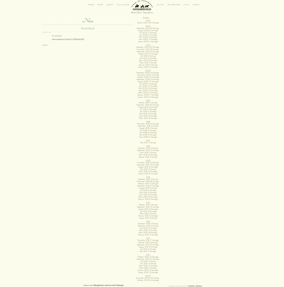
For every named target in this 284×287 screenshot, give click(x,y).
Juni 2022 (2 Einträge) (148, 35)
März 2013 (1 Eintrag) (148, 214)
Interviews (173, 5)
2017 (148, 141)
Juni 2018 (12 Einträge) (148, 133)
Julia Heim (123, 5)
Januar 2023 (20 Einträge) (148, 23)
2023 (148, 21)
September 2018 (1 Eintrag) (148, 126)
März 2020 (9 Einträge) (148, 93)
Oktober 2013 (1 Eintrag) (148, 205)
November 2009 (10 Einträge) (148, 278)
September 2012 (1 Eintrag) (148, 226)
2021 (148, 45)
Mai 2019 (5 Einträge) (148, 114)
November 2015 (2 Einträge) (148, 162)
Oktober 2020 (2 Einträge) (148, 77)
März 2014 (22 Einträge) (148, 197)
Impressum (198, 286)
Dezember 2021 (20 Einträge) (148, 47)
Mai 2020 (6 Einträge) (148, 88)
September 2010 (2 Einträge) (148, 259)
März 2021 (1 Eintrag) (148, 63)
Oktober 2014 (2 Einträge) (148, 184)
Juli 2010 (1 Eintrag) (148, 261)
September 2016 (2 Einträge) (148, 150)
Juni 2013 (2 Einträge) (148, 211)
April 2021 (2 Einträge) (148, 60)
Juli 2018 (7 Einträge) (148, 130)
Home (91, 5)
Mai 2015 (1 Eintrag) (148, 169)
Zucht (160, 5)
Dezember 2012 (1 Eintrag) (148, 224)
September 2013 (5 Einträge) (148, 207)
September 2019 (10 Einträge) (148, 105)
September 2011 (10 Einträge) (148, 245)
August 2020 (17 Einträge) (148, 81)
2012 (148, 222)
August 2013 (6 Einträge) (148, 209)
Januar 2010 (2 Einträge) (148, 272)
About (110, 5)
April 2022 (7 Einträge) (148, 39)
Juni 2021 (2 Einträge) (148, 58)
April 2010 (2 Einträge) (148, 266)
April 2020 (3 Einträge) (148, 90)
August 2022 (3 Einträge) (148, 30)
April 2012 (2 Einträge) (148, 230)
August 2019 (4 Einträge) (148, 107)
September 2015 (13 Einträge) (148, 165)
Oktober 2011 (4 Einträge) (148, 242)
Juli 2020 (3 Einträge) (148, 84)
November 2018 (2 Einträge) (148, 124)
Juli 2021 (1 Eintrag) (148, 56)
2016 (148, 146)
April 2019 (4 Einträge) (148, 116)
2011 (148, 238)
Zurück (45, 45)
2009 (148, 276)
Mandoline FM (88, 285)
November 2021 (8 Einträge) (148, 49)
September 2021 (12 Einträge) (148, 51)
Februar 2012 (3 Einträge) (148, 235)
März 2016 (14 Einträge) (148, 155)
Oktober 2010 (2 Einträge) (148, 257)
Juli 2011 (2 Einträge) (148, 249)
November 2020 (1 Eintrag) (148, 75)
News (101, 5)
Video (195, 5)
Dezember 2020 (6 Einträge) (148, 73)
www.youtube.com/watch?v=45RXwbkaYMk (68, 39)
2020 (148, 71)
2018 (148, 122)
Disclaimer (191, 286)
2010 (148, 255)
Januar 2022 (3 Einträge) (148, 42)
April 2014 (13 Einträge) (148, 195)
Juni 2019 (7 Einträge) (148, 111)
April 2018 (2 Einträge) (148, 137)
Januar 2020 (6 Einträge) (148, 97)
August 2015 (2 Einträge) (148, 167)
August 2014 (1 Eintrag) (148, 188)
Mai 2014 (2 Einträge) (148, 192)
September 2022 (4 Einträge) (148, 28)
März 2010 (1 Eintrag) (148, 268)
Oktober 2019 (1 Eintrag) (148, 103)
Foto (186, 5)
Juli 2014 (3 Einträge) (148, 190)
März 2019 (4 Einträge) (148, 118)
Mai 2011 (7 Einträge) (148, 251)
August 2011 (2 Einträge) (148, 247)
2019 (148, 101)
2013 (148, 203)
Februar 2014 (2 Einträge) (148, 199)
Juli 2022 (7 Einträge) (148, 33)
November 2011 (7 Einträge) (148, 240)
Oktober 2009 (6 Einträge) (148, 280)
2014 (148, 177)
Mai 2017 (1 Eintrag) (148, 143)
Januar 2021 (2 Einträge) (148, 67)
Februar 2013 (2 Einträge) (148, 216)
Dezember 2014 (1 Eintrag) (148, 179)
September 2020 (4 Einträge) (148, 79)
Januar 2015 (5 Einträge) (148, 174)
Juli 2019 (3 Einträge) (148, 109)
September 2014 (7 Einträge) (148, 186)
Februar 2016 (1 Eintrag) (148, 157)
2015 (148, 160)
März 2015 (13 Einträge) (148, 171)
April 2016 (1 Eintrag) (148, 152)
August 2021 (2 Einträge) (148, 54)
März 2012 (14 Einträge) (148, 232)
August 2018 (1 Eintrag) (148, 128)
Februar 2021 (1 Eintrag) (148, 65)
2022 (148, 26)
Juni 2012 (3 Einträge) (148, 228)
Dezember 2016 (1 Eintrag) (148, 148)
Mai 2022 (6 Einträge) (148, 37)
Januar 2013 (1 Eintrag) (148, 218)
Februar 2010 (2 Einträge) (148, 270)
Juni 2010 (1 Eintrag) (148, 263)
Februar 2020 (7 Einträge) (148, 95)
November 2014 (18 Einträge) (148, 181)
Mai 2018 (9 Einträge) (148, 135)
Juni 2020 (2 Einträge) (148, 86)
